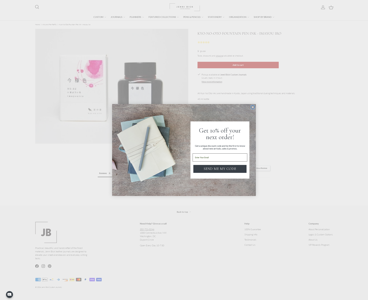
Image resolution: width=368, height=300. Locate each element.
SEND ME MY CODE (220, 169)
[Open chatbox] (9, 294)
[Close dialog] (253, 107)
